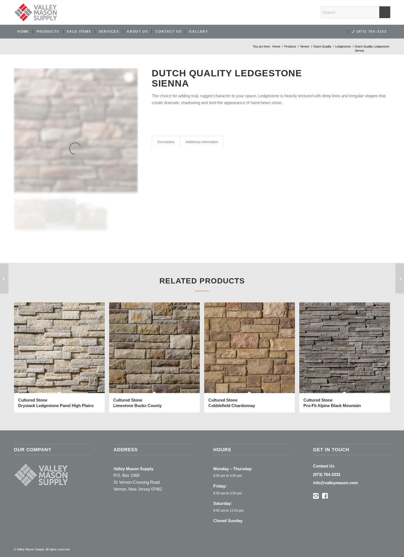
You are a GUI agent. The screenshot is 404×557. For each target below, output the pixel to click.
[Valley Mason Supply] (36, 12)
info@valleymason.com (335, 482)
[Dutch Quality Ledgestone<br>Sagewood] (4, 278)
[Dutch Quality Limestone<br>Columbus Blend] (399, 278)
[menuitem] (23, 31)
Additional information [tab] (202, 142)
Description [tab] (166, 142)
